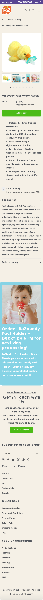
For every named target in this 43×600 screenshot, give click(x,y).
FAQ (4, 533)
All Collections (9, 548)
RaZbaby (26, 590)
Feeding (6, 562)
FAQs (4, 483)
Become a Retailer (11, 508)
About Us (6, 473)
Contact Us (7, 478)
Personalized (8, 567)
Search (5, 493)
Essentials (6, 557)
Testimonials (8, 488)
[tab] (10, 88)
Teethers (6, 553)
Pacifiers (6, 572)
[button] (40, 1)
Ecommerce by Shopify (21, 594)
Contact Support (21, 430)
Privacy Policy (8, 518)
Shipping (19, 104)
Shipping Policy (9, 528)
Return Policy (8, 523)
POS (34, 590)
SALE (4, 577)
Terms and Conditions (12, 513)
